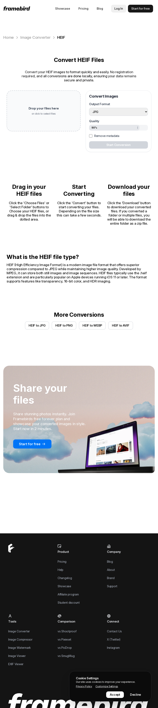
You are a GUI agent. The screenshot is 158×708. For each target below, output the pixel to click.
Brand (111, 578)
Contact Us (114, 631)
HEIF (61, 37)
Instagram (113, 647)
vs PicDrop (65, 647)
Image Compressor (20, 639)
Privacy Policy (84, 686)
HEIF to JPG (37, 325)
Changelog (65, 578)
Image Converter (35, 37)
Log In (118, 8)
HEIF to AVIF (120, 325)
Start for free (30, 444)
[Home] (17, 8)
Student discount (69, 602)
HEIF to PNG (64, 325)
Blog (100, 8)
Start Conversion (118, 145)
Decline (135, 695)
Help (60, 569)
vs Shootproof (67, 631)
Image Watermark (19, 647)
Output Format (99, 104)
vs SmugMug (66, 656)
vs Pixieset (64, 639)
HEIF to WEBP (92, 325)
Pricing (83, 8)
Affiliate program (68, 594)
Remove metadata (106, 136)
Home (8, 37)
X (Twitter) (113, 639)
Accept (115, 695)
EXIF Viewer (15, 664)
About (111, 569)
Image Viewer (17, 656)
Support (112, 586)
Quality (94, 121)
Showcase (62, 8)
